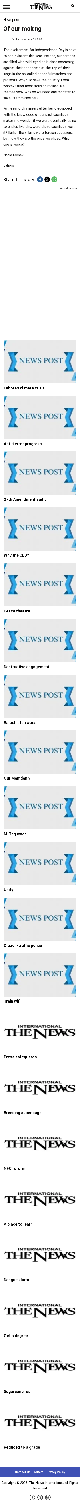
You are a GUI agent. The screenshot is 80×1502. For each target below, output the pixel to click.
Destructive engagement (27, 666)
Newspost (11, 20)
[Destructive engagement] (40, 640)
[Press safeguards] (40, 1030)
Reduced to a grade (22, 1447)
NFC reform (14, 1168)
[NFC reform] (40, 1142)
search (74, 7)
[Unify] (40, 863)
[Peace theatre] (40, 584)
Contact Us (22, 1472)
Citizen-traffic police (23, 945)
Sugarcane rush (18, 1391)
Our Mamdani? (17, 778)
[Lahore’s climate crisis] (40, 361)
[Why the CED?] (40, 529)
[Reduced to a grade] (40, 1421)
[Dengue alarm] (40, 1253)
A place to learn (18, 1224)
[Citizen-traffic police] (40, 919)
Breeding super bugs (23, 1112)
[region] (40, 225)
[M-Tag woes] (40, 807)
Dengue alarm (16, 1279)
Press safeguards (20, 1057)
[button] (40, 179)
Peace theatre (17, 611)
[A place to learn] (40, 1198)
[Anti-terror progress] (40, 417)
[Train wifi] (40, 975)
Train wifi (12, 1001)
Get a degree (16, 1335)
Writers (38, 1472)
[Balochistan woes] (40, 696)
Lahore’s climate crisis (24, 388)
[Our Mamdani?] (40, 752)
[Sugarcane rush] (40, 1365)
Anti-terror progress (23, 443)
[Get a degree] (40, 1309)
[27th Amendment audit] (40, 473)
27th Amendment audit (25, 499)
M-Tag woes (15, 834)
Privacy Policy (55, 1472)
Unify (8, 889)
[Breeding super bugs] (40, 1086)
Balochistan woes (20, 722)
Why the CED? (16, 555)
